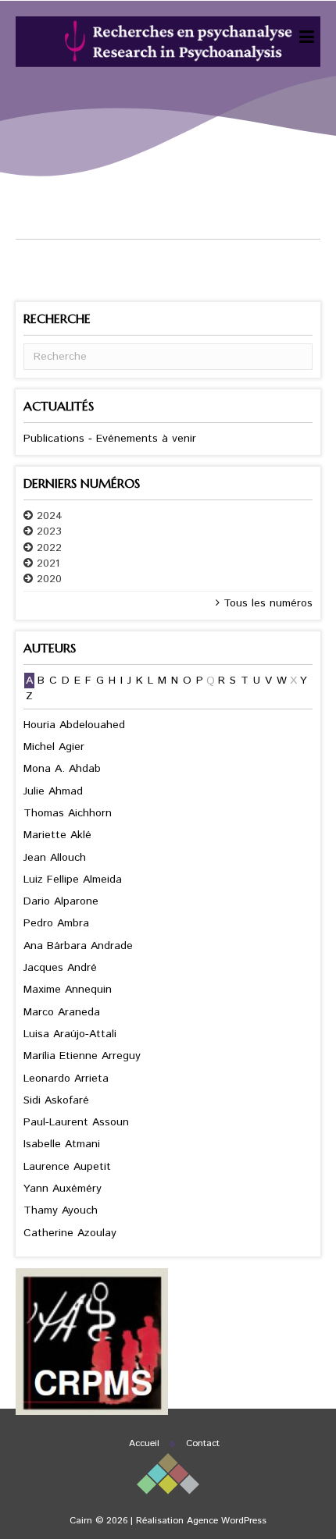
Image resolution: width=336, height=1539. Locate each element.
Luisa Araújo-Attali (69, 1034)
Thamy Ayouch (60, 1210)
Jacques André (60, 968)
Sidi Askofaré (56, 1100)
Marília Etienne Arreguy (82, 1056)
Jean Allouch (54, 857)
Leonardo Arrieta (66, 1078)
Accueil (144, 1443)
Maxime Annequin (67, 989)
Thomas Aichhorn (67, 813)
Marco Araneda (61, 1012)
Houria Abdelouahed (74, 725)
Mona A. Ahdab (62, 769)
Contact (203, 1443)
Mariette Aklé (57, 835)
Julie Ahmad (53, 791)
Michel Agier (53, 747)
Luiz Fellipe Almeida (72, 879)
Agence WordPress (226, 1520)
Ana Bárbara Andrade (78, 946)
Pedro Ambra (56, 923)
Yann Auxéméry (62, 1188)
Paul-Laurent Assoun (76, 1122)
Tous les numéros (266, 603)
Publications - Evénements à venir (109, 438)
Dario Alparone (60, 901)
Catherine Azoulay (69, 1233)
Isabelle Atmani (61, 1144)
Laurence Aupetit (67, 1167)
